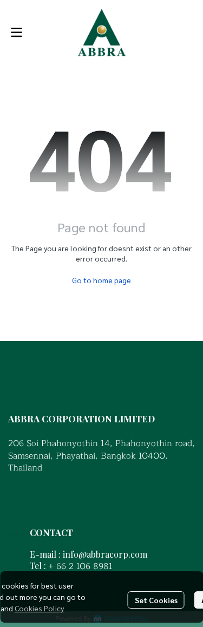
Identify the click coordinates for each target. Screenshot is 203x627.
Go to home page (101, 280)
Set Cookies (156, 600)
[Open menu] (16, 32)
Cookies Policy (39, 608)
